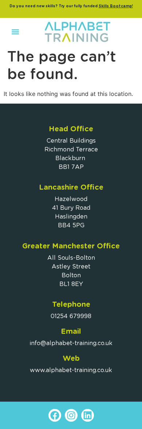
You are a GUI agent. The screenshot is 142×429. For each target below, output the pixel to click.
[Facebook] (54, 415)
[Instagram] (71, 415)
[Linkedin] (87, 415)
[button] (15, 32)
